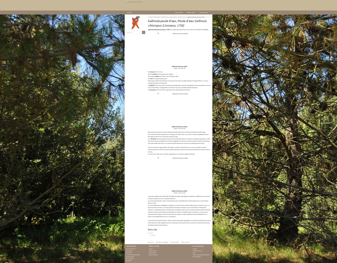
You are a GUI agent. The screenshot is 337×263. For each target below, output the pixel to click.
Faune (151, 233)
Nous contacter (130, 258)
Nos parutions (203, 12)
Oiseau (153, 235)
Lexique (151, 249)
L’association (179, 12)
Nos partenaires (130, 256)
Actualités (128, 260)
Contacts (150, 242)
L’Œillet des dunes (197, 251)
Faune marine (173, 17)
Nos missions (129, 251)
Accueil (129, 12)
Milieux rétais (191, 12)
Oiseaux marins (182, 17)
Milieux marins (165, 17)
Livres (194, 253)
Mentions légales (162, 242)
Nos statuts (129, 253)
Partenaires (175, 242)
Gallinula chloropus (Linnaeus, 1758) (195, 17)
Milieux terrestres (153, 255)
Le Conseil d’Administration (133, 255)
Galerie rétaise (152, 251)
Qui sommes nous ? (131, 249)
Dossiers (195, 249)
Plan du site (185, 242)
